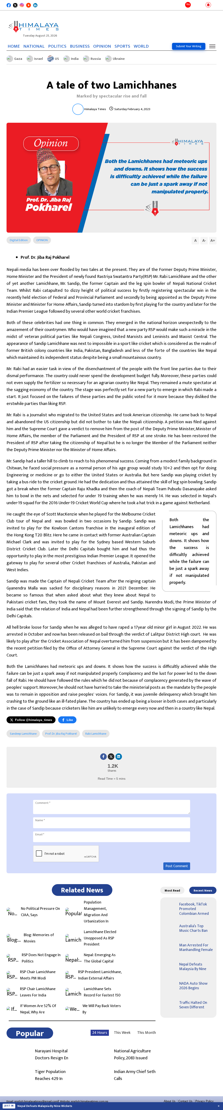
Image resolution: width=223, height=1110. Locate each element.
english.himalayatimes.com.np (89, 1101)
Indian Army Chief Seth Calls (134, 1075)
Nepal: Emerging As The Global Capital (100, 958)
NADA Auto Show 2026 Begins (193, 986)
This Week (122, 1033)
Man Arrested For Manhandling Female (196, 947)
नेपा (188, 4)
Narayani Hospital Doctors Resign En (51, 1054)
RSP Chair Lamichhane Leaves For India (38, 992)
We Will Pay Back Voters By (102, 1009)
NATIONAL (34, 46)
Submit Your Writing (188, 46)
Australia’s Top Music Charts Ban (193, 928)
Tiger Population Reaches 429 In (50, 1075)
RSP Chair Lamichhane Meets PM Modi (38, 975)
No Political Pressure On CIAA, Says (40, 912)
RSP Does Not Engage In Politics (41, 958)
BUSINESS (80, 46)
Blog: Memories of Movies (39, 938)
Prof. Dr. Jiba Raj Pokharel (61, 733)
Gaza (18, 59)
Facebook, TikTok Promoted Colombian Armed (194, 909)
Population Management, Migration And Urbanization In (96, 911)
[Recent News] (195, 5)
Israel (38, 59)
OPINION (102, 46)
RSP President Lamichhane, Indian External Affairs (100, 975)
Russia (96, 59)
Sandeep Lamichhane (23, 733)
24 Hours (99, 1033)
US (57, 59)
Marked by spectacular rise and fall (111, 96)
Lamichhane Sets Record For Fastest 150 (102, 992)
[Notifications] (208, 5)
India (75, 59)
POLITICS (57, 46)
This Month (146, 1033)
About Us (170, 1101)
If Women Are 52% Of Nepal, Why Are (38, 1009)
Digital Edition (19, 240)
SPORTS (122, 46)
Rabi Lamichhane (95, 733)
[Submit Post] (201, 5)
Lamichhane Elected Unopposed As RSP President (100, 938)
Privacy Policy (204, 1101)
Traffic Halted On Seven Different (193, 1005)
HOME (14, 46)
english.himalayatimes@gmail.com (36, 1101)
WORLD (141, 46)
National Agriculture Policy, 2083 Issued (132, 1054)
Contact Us (185, 1101)
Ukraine (119, 59)
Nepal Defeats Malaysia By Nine (192, 966)
